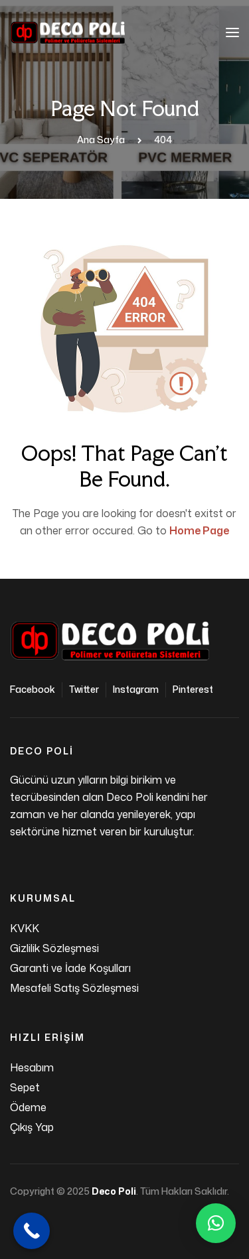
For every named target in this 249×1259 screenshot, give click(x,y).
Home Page (199, 530)
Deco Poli (114, 1191)
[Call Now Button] (31, 1231)
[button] (216, 1223)
